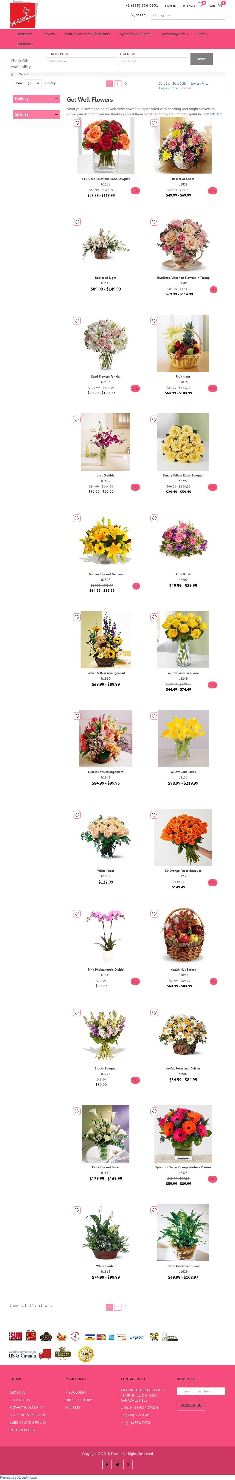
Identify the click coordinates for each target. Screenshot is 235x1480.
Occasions (25, 33)
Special (21, 114)
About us (18, 1392)
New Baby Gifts (174, 33)
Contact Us (20, 1399)
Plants (200, 33)
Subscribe (191, 1405)
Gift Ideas (24, 44)
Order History (78, 1399)
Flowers (49, 33)
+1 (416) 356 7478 (135, 1422)
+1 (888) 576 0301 (142, 5)
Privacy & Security (27, 1407)
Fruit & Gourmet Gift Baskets (88, 33)
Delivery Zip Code (57, 54)
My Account (76, 1392)
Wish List (73, 1407)
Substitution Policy (28, 1422)
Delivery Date (127, 54)
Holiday (22, 98)
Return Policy (23, 1430)
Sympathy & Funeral (136, 33)
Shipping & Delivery (28, 1414)
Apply (201, 59)
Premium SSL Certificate (18, 1477)
